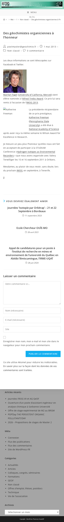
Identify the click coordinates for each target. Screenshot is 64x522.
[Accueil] (4, 19)
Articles (12, 468)
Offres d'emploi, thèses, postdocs (25, 488)
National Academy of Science (44, 129)
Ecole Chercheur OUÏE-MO (32, 228)
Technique (13, 492)
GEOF (11, 480)
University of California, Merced (34, 94)
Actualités (13, 465)
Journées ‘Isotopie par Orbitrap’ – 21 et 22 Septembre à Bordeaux (31, 209)
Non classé (13, 50)
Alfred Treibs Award (32, 98)
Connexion (13, 437)
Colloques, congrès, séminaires (24, 472)
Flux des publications (19, 441)
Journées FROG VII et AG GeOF (23, 398)
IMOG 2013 (32, 102)
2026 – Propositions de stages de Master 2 (30, 422)
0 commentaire (35, 50)
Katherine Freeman (39, 117)
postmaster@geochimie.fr (21, 46)
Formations (14, 476)
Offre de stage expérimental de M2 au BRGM (31, 410)
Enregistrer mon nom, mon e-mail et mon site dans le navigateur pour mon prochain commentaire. (31, 343)
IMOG (20, 170)
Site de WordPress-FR (19, 449)
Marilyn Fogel (10, 94)
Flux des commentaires (20, 445)
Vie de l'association (18, 496)
